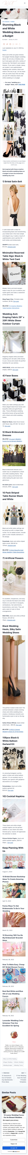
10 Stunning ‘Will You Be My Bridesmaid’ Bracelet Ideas (12, 937)
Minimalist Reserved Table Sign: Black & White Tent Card (13, 256)
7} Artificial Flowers (12, 558)
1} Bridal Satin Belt (12, 181)
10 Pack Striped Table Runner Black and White (12, 496)
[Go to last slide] (4, 1111)
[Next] (23, 1111)
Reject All (14, 1144)
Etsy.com (16, 301)
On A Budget (5, 21)
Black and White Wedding (10, 1058)
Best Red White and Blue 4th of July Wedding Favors (12, 993)
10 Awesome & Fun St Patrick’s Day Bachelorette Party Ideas (7, 1077)
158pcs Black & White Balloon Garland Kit (10, 740)
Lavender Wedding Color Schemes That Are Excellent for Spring (12, 1023)
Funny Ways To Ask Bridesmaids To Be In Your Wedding (13, 908)
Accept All (13, 1148)
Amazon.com (12, 247)
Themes (12, 21)
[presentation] (14, 1104)
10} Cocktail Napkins (13, 796)
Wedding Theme (18, 1065)
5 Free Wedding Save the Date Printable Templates (21, 1077)
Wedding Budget (7, 1065)
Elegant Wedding (7, 1062)
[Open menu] (24, 3)
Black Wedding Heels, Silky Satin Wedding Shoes (11, 629)
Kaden (5, 39)
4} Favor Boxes (10, 375)
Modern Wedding (18, 1062)
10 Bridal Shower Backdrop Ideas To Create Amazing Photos (13, 879)
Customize (13, 1139)
